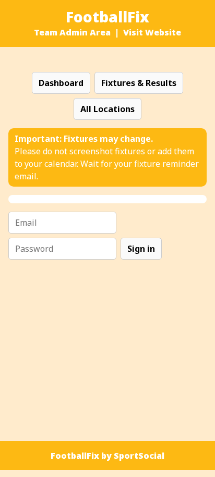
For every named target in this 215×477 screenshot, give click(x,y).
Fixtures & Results (138, 83)
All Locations (107, 109)
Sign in (141, 248)
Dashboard (61, 83)
